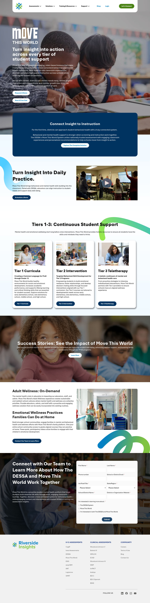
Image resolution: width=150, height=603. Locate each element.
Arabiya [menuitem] (93, 572)
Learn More (75, 355)
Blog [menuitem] (122, 554)
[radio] (107, 505)
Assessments (34, 6)
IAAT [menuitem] (67, 569)
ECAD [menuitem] (92, 558)
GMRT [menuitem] (68, 576)
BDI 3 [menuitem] (92, 576)
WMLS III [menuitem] (93, 554)
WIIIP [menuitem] (92, 565)
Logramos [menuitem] (69, 572)
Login (107, 6)
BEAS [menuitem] (92, 583)
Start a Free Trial (21, 100)
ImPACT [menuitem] (93, 569)
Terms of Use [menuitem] (125, 550)
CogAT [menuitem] (68, 547)
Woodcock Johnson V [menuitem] (97, 547)
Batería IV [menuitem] (93, 550)
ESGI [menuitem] (67, 561)
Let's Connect (127, 6)
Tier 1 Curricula (22, 304)
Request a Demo (21, 93)
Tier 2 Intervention (65, 304)
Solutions (49, 6)
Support (84, 6)
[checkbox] (107, 508)
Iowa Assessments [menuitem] (72, 550)
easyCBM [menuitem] (69, 565)
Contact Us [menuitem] (125, 558)
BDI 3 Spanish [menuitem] (95, 579)
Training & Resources (67, 6)
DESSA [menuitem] (68, 554)
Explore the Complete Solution (75, 145)
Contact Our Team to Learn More (27, 441)
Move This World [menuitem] (71, 558)
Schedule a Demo (21, 197)
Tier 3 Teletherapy (107, 304)
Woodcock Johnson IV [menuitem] (98, 561)
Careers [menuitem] (123, 547)
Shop (99, 6)
